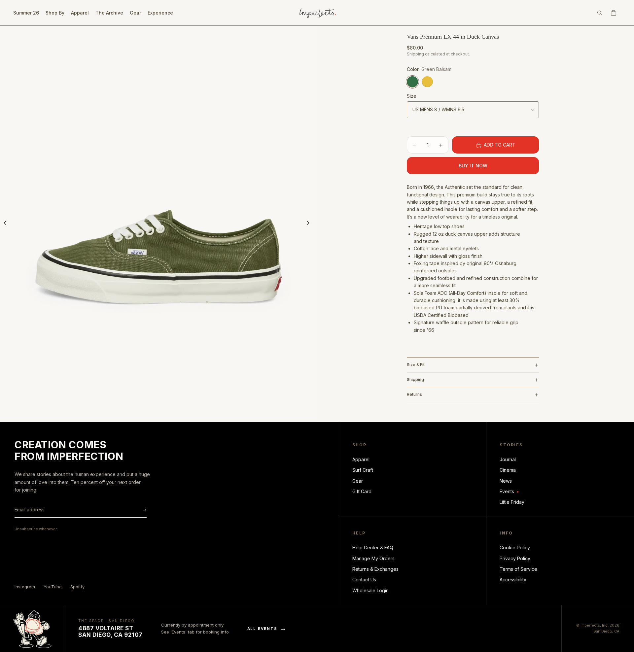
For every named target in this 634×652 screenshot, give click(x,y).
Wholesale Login (370, 590)
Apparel (361, 459)
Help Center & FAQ (372, 547)
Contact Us (364, 579)
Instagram (25, 586)
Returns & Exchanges (375, 569)
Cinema (508, 470)
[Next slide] (309, 224)
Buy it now (473, 166)
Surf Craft (362, 470)
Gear (357, 481)
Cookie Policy (515, 547)
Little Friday (512, 502)
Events (509, 492)
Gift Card (361, 491)
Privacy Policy (515, 558)
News (506, 481)
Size (411, 96)
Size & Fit (416, 364)
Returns (414, 394)
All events (266, 628)
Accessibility (513, 579)
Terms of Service (518, 569)
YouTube (53, 586)
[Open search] (599, 13)
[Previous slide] (7, 224)
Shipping (415, 379)
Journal (508, 459)
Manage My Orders (373, 558)
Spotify (77, 586)
